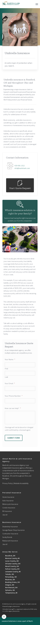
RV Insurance (7, 511)
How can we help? (13, 408)
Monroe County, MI (12, 558)
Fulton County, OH (12, 569)
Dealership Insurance (10, 527)
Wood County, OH (12, 566)
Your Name (10, 359)
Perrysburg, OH (11, 577)
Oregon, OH (9, 585)
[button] (37, 4)
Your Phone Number (14, 396)
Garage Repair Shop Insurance (13, 530)
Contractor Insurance (10, 534)
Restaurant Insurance (10, 541)
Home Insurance (8, 497)
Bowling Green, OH (12, 582)
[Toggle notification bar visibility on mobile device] (4, 617)
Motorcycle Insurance (10, 504)
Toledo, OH (9, 574)
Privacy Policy (7, 483)
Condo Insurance (8, 508)
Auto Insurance (7, 501)
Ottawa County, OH (12, 564)
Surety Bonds (7, 537)
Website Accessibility (21, 483)
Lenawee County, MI (13, 572)
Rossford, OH (10, 556)
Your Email (10, 383)
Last (6, 377)
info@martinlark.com (22, 168)
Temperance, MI (11, 593)
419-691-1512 (19, 166)
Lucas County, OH (12, 561)
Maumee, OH (10, 579)
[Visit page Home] (11, 4)
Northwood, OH (11, 587)
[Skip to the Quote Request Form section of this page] (20, 185)
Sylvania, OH (10, 590)
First (6, 368)
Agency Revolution (14, 606)
